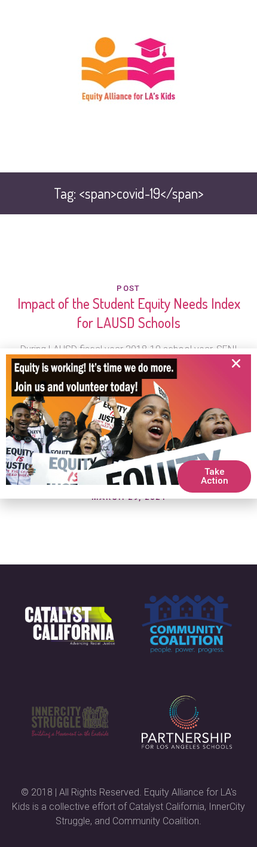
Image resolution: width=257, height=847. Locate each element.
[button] (236, 363)
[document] (128, 423)
